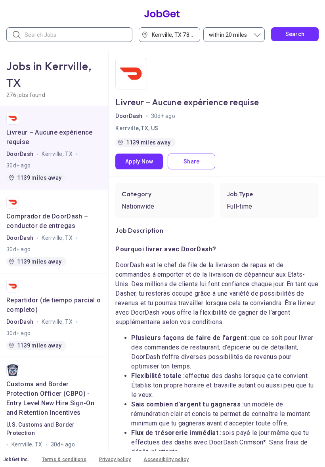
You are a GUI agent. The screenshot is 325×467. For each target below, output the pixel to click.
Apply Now (139, 161)
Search (295, 34)
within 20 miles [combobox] (228, 35)
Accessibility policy (166, 459)
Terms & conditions (64, 459)
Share (191, 161)
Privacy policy (115, 459)
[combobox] (172, 35)
